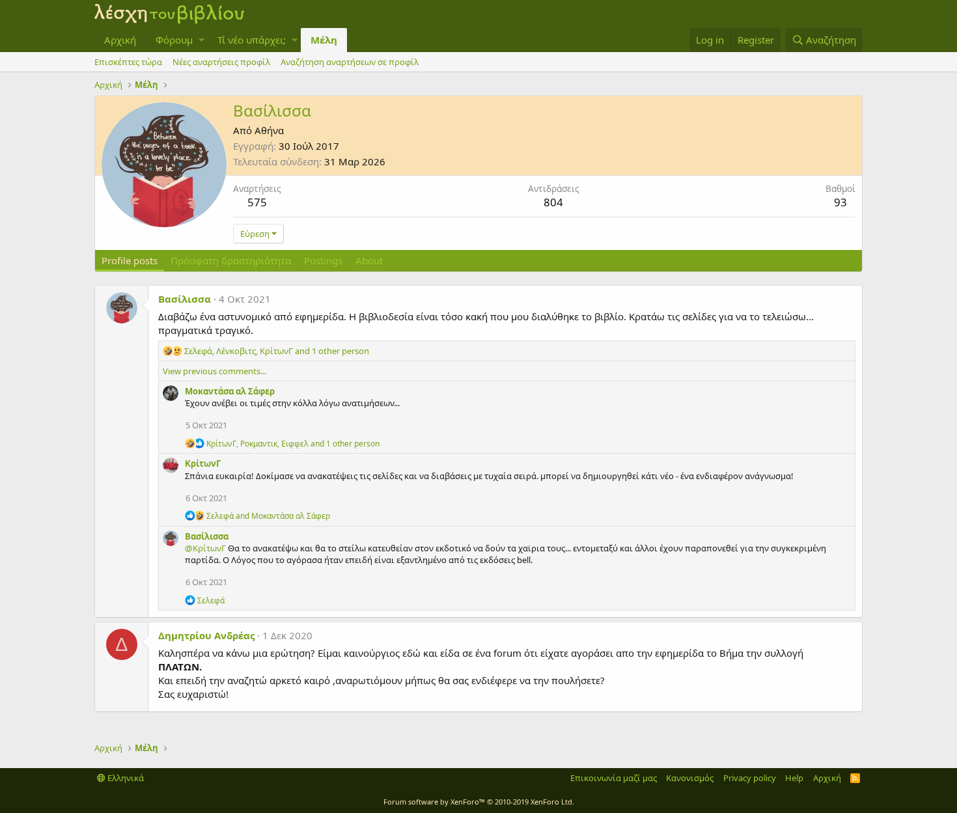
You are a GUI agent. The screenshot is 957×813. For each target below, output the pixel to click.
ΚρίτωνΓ (203, 463)
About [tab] (369, 260)
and (268, 515)
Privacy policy (749, 778)
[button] (201, 40)
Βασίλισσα (184, 298)
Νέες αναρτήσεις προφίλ (221, 62)
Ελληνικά (124, 778)
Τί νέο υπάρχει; (251, 39)
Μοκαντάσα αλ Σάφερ (230, 391)
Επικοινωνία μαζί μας (613, 778)
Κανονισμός (690, 778)
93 (840, 202)
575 (257, 202)
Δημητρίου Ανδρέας (206, 635)
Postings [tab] (323, 260)
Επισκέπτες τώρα (128, 62)
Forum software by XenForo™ (478, 801)
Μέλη (324, 39)
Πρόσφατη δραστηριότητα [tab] (231, 260)
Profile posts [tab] (130, 260)
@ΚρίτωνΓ (205, 548)
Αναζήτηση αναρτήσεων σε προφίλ (350, 62)
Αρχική (120, 39)
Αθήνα (269, 130)
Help (794, 778)
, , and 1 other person (276, 351)
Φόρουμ (174, 39)
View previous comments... (214, 371)
